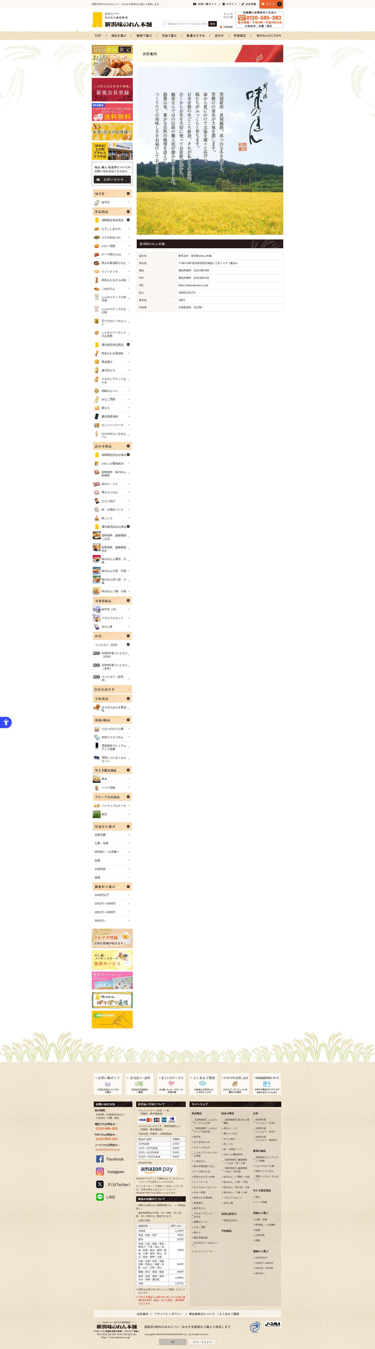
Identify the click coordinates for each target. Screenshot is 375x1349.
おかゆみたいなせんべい (114, 435)
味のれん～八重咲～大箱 (236, 1176)
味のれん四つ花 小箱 (114, 581)
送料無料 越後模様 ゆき (115, 549)
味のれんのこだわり (268, 35)
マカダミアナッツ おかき (203, 1215)
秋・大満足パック (112, 509)
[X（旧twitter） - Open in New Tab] (113, 1184)
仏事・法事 (101, 843)
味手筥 (106, 202)
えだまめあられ (111, 237)
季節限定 (240, 35)
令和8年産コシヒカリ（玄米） (115, 666)
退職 (97, 877)
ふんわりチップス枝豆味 (114, 299)
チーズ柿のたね (111, 254)
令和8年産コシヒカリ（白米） (115, 655)
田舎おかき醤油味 (112, 353)
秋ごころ (107, 518)
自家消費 (100, 834)
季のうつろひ (110, 492)
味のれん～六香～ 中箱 (236, 1182)
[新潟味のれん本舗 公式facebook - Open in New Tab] (113, 1158)
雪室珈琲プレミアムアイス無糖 (114, 747)
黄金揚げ (107, 361)
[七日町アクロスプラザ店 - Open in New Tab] (112, 151)
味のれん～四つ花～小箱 (236, 1187)
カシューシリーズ (112, 425)
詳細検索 (228, 27)
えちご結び (108, 501)
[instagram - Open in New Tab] (113, 1171)
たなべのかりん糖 (112, 728)
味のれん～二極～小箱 (235, 1192)
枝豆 (104, 814)
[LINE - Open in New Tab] (113, 1196)
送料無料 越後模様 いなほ (115, 537)
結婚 (97, 860)
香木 (104, 778)
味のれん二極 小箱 (114, 591)
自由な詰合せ (231, 1220)
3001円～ (100, 920)
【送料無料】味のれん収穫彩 (236, 1121)
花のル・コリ (110, 483)
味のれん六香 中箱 (114, 570)
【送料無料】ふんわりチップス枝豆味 (205, 1130)
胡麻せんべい (110, 390)
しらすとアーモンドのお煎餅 (114, 334)
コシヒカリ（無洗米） (112, 678)
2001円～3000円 (105, 912)
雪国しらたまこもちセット (114, 759)
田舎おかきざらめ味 (114, 280)
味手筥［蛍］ (110, 609)
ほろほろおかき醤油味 (114, 709)
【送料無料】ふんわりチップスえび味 (205, 1121)
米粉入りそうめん (112, 737)
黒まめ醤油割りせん (114, 262)
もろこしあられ (111, 228)
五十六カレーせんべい (114, 322)
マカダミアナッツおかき (114, 380)
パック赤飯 (108, 787)
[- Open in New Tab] (255, 1327)
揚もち (106, 407)
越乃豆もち (108, 370)
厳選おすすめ (196, 35)
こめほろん (108, 288)
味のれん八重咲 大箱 (114, 560)
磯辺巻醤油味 (110, 416)
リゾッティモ (110, 271)
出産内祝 (100, 868)
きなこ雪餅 (108, 399)
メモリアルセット (112, 618)
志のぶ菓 (107, 626)
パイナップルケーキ (114, 805)
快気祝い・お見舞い (107, 851)
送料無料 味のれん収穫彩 (114, 473)
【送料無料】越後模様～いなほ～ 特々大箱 (235, 1161)
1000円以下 (102, 894)
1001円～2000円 (105, 903)
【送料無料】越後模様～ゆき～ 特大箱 (235, 1170)
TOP (98, 35)
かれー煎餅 (108, 245)
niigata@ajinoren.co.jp (108, 1149)
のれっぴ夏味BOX (113, 463)
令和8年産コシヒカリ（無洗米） (267, 1139)
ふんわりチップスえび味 (114, 310)
